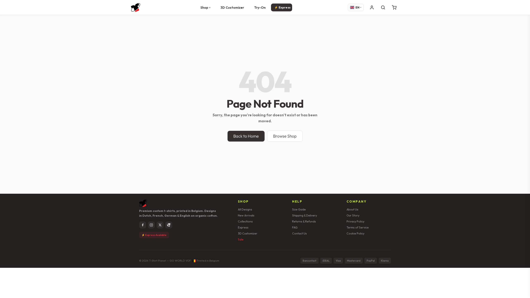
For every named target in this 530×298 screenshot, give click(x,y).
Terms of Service (358, 227)
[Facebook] (142, 224)
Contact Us (299, 233)
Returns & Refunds (304, 221)
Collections (245, 221)
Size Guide (299, 209)
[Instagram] (151, 224)
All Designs (245, 209)
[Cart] (394, 7)
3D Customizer (232, 7)
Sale (240, 239)
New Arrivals (246, 215)
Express (243, 227)
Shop (204, 7)
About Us (352, 209)
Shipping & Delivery (304, 215)
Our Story (353, 215)
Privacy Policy (355, 221)
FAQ (295, 227)
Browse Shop (285, 136)
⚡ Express (282, 7)
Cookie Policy (355, 233)
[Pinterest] (168, 224)
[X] (160, 224)
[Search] (383, 7)
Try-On (260, 7)
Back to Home (246, 136)
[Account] (372, 7)
